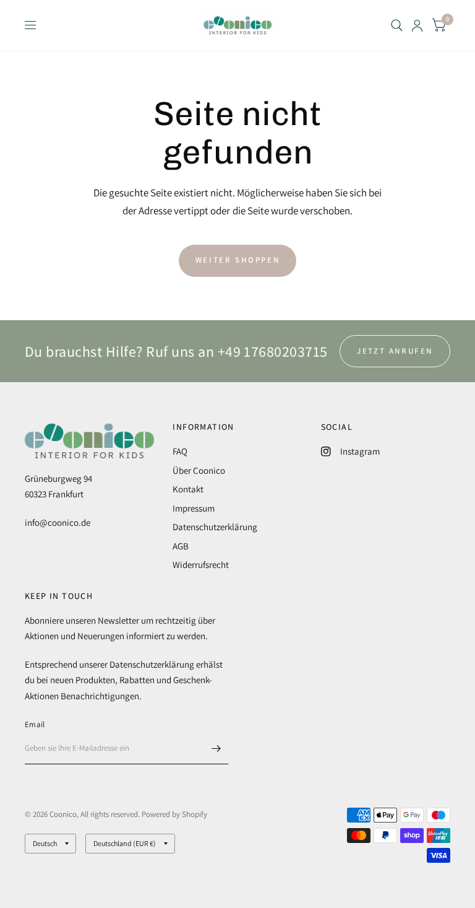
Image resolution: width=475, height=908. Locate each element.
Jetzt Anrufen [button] (395, 351)
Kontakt (188, 489)
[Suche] (397, 25)
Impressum (194, 508)
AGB (181, 546)
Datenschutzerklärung (215, 527)
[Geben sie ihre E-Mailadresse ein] (215, 748)
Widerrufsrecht (201, 564)
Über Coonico (199, 470)
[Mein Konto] (417, 25)
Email (35, 724)
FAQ (180, 451)
